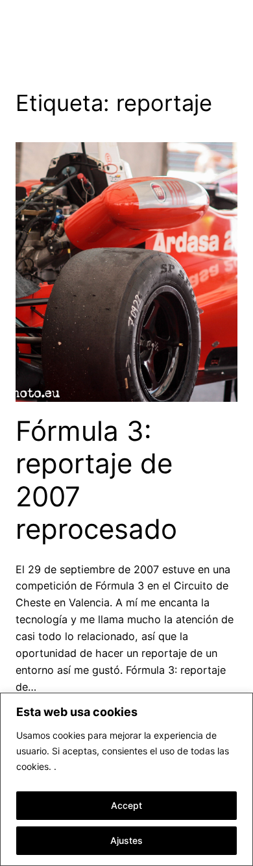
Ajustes (126, 840)
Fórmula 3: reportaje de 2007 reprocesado (96, 480)
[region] (126, 779)
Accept (126, 805)
